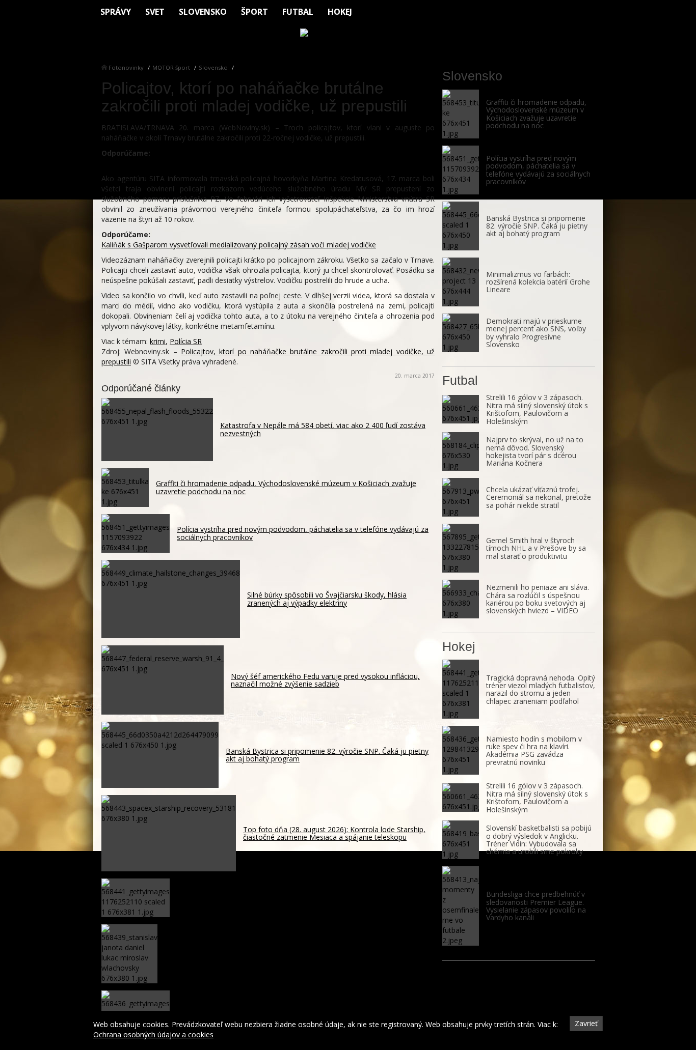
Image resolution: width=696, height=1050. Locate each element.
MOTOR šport (171, 67)
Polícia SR (186, 341)
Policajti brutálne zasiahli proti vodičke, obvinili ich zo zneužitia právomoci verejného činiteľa (252, 163)
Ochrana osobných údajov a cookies (153, 1034)
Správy (115, 11)
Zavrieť (586, 1023)
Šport (254, 11)
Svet (155, 11)
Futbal (297, 11)
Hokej (340, 11)
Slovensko (203, 11)
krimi (158, 341)
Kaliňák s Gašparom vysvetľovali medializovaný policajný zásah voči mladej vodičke (238, 244)
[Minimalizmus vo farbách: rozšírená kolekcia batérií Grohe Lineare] (460, 282)
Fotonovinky (126, 67)
